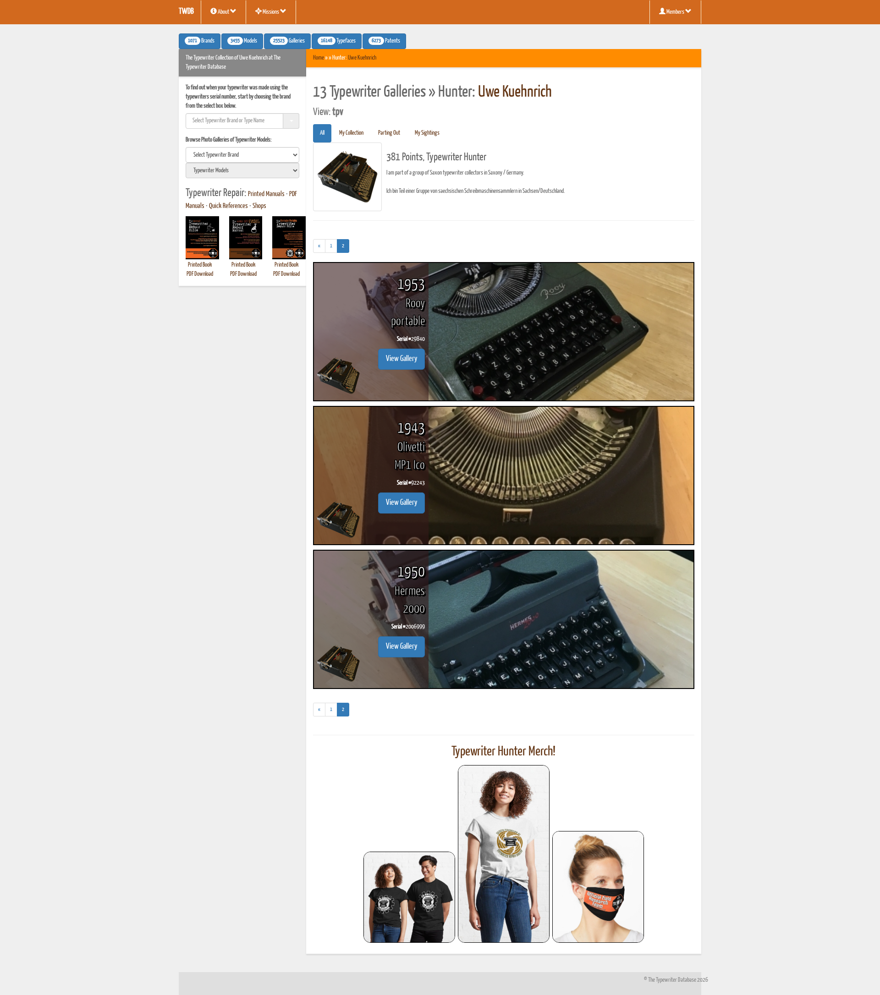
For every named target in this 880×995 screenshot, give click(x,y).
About (223, 12)
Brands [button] (201, 41)
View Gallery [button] (401, 359)
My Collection (351, 133)
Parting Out (389, 133)
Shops (259, 206)
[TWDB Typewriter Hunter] (409, 897)
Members (675, 12)
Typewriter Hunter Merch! (503, 751)
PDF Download (200, 274)
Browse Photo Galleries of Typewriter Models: (229, 140)
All (322, 133)
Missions (271, 12)
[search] (242, 155)
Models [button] (244, 41)
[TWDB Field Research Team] (598, 887)
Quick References (228, 206)
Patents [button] (386, 41)
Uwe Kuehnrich (362, 58)
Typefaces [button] (338, 41)
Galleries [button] (289, 41)
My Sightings (427, 133)
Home (318, 58)
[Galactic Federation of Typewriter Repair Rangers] (504, 854)
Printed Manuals (266, 194)
